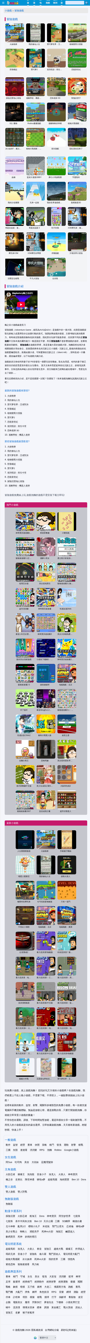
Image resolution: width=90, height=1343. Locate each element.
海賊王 (59, 1231)
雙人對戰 (22, 1191)
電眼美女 (17, 1302)
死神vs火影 (47, 1231)
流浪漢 (16, 1307)
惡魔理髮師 (47, 1162)
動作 (8, 1145)
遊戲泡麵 (19, 1330)
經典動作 (39, 1281)
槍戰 (80, 1145)
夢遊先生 (49, 1302)
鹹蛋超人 (70, 1231)
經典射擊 (51, 1281)
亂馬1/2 (22, 1226)
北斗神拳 (10, 1226)
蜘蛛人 (23, 1231)
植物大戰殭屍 (13, 1259)
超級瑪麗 (52, 1179)
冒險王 (47, 1249)
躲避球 (16, 1281)
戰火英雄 (68, 1307)
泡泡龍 (30, 1174)
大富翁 (52, 1276)
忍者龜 (69, 1226)
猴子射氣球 (28, 1312)
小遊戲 (8, 10)
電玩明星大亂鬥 (71, 1254)
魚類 (15, 1150)
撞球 (46, 1297)
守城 (22, 1276)
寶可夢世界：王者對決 (17, 404)
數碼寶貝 (10, 1236)
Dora (83, 1179)
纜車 (39, 1307)
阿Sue (9, 1162)
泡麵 (49, 1150)
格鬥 (51, 1145)
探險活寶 (10, 1216)
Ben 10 (75, 1179)
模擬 (32, 1297)
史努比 (18, 1179)
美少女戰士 (11, 1231)
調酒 (46, 1307)
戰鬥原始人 (55, 1254)
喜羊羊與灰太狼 (23, 1221)
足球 (8, 1281)
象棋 (15, 1286)
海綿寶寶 (64, 1179)
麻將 (39, 1286)
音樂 (61, 1292)
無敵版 (9, 1204)
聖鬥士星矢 (58, 1226)
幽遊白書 (77, 1221)
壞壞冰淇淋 (28, 1307)
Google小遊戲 (71, 1150)
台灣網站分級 (52, 1330)
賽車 (30, 1145)
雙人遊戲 (10, 1191)
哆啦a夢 (41, 1179)
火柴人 (62, 1174)
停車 (8, 1297)
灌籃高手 (34, 1231)
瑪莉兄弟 (10, 1254)
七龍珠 (76, 1216)
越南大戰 (58, 1249)
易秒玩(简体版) (69, 1330)
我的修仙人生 (13, 400)
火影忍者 (10, 1174)
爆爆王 (21, 1174)
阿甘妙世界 (65, 1216)
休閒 (37, 1145)
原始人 (78, 1307)
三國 (8, 1150)
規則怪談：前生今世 (16, 426)
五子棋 (31, 1286)
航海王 (33, 1216)
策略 (44, 1145)
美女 (37, 1276)
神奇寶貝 (72, 1174)
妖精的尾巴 (31, 1236)
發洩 (59, 1145)
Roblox (58, 1150)
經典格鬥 (27, 1281)
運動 (66, 1145)
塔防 (25, 1297)
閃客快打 (37, 1302)
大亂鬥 (18, 1292)
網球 (68, 1292)
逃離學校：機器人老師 (19, 435)
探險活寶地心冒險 (15, 481)
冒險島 (33, 1254)
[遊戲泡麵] (13, 3)
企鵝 (8, 1302)
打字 (54, 1297)
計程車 (16, 1297)
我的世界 (53, 1259)
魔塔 (27, 1302)
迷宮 (80, 1297)
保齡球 (62, 1297)
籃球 (71, 1276)
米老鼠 (46, 1226)
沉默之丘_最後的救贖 (70, 348)
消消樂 (33, 1150)
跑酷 (70, 1286)
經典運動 (63, 1281)
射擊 (73, 1145)
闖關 (80, 1281)
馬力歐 (35, 1264)
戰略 (8, 1286)
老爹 (17, 1312)
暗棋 (22, 1286)
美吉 (26, 1162)
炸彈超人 (80, 1249)
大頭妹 (35, 1162)
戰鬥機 (9, 1292)
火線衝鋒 (11, 396)
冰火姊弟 (27, 1259)
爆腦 (72, 1281)
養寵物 (72, 1297)
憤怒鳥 (71, 1259)
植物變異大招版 (14, 413)
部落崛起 (11, 409)
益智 (15, 1145)
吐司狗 (18, 1162)
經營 (22, 1145)
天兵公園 (48, 1221)
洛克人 (52, 1174)
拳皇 (39, 1249)
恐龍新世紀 (12, 422)
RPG (42, 1150)
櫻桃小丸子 (34, 1226)
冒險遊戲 (19, 10)
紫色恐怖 (10, 1264)
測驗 (76, 1292)
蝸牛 (8, 1307)
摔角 (27, 1292)
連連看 (23, 1150)
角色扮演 (44, 1292)
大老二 (47, 1286)
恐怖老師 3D (13, 430)
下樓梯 (59, 1302)
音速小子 (41, 1174)
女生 (30, 1276)
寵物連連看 (23, 1264)
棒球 (78, 1276)
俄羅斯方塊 (60, 1286)
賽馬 (78, 1286)
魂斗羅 (42, 1254)
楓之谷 (9, 1179)
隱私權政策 (37, 1330)
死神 (20, 1236)
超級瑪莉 (10, 1249)
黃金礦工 (56, 1307)
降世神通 (29, 1179)
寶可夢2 (11, 417)
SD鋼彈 (66, 1221)
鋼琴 (34, 1292)
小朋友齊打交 (73, 1302)
